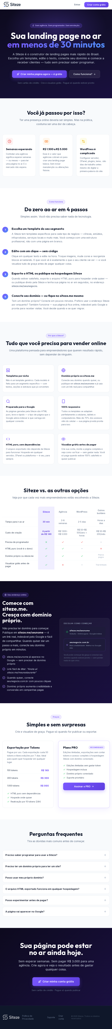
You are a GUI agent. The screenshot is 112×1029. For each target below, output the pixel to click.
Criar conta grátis (96, 4)
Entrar (77, 4)
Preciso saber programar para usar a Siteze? (31, 855)
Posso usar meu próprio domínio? (24, 877)
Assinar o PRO (82, 786)
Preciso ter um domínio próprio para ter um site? (33, 866)
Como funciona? (82, 74)
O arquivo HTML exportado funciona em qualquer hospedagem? (42, 888)
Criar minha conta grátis (58, 981)
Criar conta (61, 1017)
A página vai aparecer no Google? (24, 911)
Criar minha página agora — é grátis (41, 74)
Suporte (51, 1017)
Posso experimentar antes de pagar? (26, 900)
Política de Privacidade (28, 1017)
